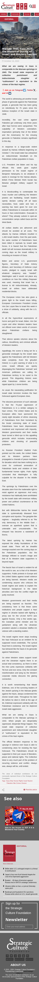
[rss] (25, 8)
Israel (25, 781)
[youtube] (21, 8)
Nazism (30, 781)
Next (32, 821)
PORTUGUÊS (15, 14)
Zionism (24, 783)
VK (7, 93)
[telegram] (25, 4)
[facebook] (17, 4)
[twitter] (21, 4)
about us (18, 964)
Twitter (30, 90)
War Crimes (17, 783)
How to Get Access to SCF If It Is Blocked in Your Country (19, 828)
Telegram (19, 90)
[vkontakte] (17, 8)
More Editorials (8, 864)
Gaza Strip (9, 781)
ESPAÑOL (3, 14)
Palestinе (10, 783)
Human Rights (18, 781)
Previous (6, 821)
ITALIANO (27, 14)
